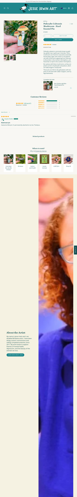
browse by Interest (40, 151)
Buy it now (58, 39)
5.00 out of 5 (27, 103)
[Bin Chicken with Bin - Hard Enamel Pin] (47, 85)
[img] (5, 116)
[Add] (71, 88)
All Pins (45, 21)
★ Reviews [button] (75, 250)
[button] (8, 8)
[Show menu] (4, 8)
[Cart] (72, 8)
